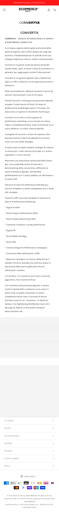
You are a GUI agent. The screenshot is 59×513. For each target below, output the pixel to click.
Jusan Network (31, 496)
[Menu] (4, 10)
